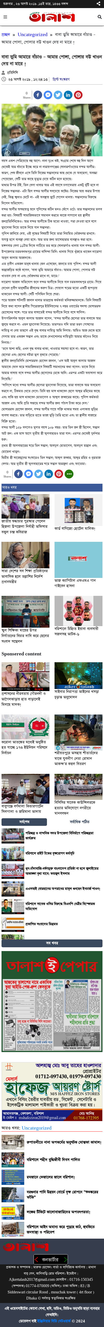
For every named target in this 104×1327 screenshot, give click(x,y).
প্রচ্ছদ (6, 35)
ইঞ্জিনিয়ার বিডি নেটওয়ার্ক (54, 1321)
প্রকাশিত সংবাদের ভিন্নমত (41, 924)
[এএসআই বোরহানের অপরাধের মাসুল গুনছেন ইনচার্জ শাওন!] (13, 889)
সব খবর (52, 943)
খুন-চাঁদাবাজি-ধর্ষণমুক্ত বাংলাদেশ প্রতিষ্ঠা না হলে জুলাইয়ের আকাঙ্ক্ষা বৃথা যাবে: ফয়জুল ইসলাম (61, 871)
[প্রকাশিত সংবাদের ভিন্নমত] (13, 924)
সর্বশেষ (24, 822)
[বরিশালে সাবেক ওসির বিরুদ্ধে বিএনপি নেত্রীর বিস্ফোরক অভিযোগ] (13, 906)
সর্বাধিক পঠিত (79, 822)
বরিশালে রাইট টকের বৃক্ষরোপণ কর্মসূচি (49, 853)
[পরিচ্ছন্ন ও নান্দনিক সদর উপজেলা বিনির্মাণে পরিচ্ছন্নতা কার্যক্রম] (13, 836)
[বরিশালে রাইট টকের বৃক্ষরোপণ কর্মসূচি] (13, 853)
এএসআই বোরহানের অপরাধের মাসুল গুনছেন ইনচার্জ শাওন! (62, 888)
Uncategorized (32, 35)
